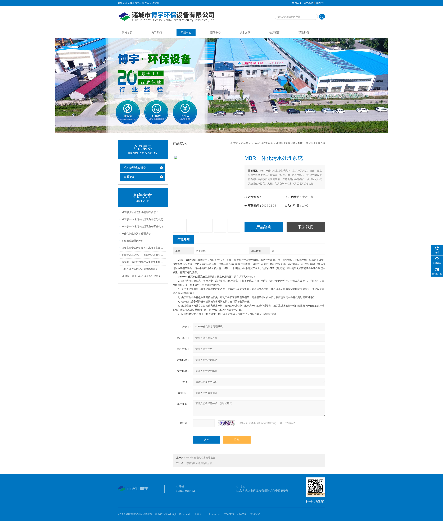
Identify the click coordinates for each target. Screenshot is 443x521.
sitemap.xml (214, 514)
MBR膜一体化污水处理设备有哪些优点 (142, 226)
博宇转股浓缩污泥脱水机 (199, 463)
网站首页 (127, 32)
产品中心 (186, 32)
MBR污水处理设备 (285, 143)
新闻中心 (215, 32)
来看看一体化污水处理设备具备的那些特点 (143, 262)
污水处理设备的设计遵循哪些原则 (140, 269)
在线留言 (309, 3)
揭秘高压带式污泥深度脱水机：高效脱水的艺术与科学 (143, 247)
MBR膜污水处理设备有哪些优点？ (140, 212)
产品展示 (246, 143)
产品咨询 (264, 227)
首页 (235, 143)
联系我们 (320, 3)
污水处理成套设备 (135, 167)
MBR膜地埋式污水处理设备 (200, 457)
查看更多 (129, 176)
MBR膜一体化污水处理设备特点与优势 (142, 219)
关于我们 (156, 32)
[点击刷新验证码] (226, 423)
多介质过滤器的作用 (132, 240)
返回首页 (297, 3)
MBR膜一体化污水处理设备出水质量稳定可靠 (143, 276)
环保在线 (241, 514)
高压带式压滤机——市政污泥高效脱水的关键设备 (143, 255)
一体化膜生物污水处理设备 (136, 233)
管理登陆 (255, 514)
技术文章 (245, 32)
